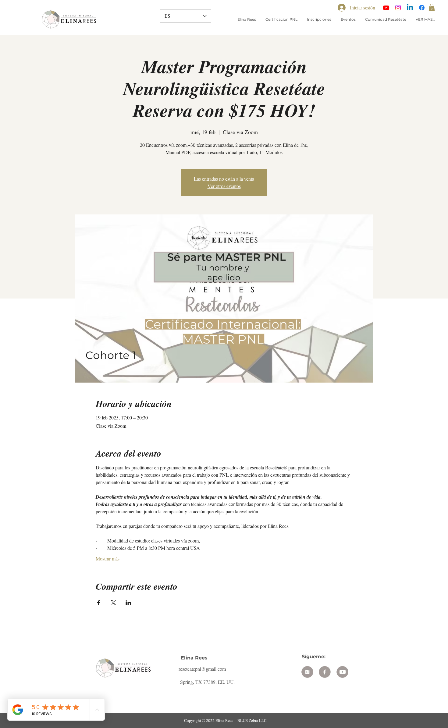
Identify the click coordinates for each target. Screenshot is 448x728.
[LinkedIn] (410, 7)
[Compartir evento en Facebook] (98, 602)
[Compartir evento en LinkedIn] (128, 602)
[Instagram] (398, 7)
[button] (431, 7)
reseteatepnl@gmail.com (202, 669)
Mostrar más (107, 558)
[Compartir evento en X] (113, 602)
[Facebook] (421, 7)
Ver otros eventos (224, 186)
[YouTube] (386, 7)
